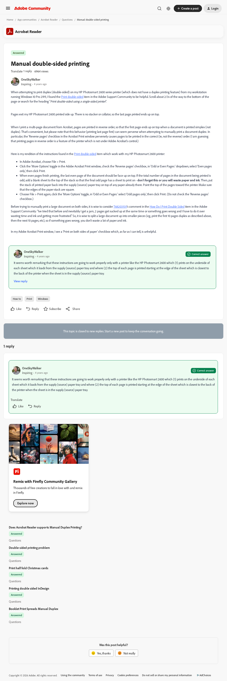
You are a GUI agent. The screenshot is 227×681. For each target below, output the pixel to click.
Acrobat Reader (49, 19)
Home (10, 19)
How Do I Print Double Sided (167, 206)
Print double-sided (72, 97)
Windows (43, 298)
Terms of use (95, 675)
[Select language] (168, 8)
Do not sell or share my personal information (167, 675)
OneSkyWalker (30, 79)
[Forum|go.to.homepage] (32, 8)
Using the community (73, 675)
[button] (8, 10)
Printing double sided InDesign (29, 588)
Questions (67, 19)
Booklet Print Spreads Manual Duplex (33, 609)
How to (17, 298)
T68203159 (120, 206)
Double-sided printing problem (29, 547)
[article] (113, 387)
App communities (27, 19)
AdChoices (205, 675)
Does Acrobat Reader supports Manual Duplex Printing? (45, 527)
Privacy (110, 675)
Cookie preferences (128, 675)
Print (29, 298)
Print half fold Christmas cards (28, 568)
